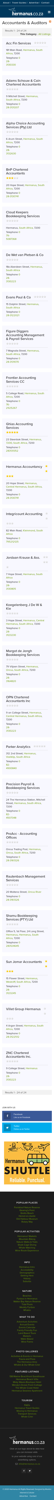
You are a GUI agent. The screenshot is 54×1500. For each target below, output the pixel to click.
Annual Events (27, 1324)
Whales (27, 1310)
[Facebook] (24, 1470)
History (27, 1278)
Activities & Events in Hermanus (27, 1356)
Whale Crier (27, 1416)
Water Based (27, 1338)
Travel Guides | (20, 3)
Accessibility (27, 1269)
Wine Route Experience (27, 1250)
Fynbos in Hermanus (27, 1298)
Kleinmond (29, 530)
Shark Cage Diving (27, 1244)
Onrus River (34, 891)
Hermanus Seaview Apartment (27, 1390)
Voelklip (10, 756)
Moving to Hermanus (27, 1411)
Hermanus (29, 50)
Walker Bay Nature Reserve (27, 1301)
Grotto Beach (27, 1213)
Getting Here (27, 1275)
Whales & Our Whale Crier (27, 1364)
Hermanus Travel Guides (27, 1408)
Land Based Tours (27, 1333)
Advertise (23, 1496)
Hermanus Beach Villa (27, 1379)
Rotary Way (27, 1221)
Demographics (27, 1272)
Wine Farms (27, 1341)
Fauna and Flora (27, 1359)
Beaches (27, 1295)
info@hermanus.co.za (29, 1464)
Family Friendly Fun (27, 1330)
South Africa (13, 99)
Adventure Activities (27, 1321)
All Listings (44, 34)
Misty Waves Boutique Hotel (27, 1382)
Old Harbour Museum (27, 1218)
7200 (9, 442)
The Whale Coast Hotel (27, 1387)
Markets (27, 1336)
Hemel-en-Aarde (27, 1216)
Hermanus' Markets (27, 1236)
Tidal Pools (27, 1304)
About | (7, 3)
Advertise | (34, 3)
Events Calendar (27, 1327)
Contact (45, 3)
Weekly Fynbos (27, 1307)
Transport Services (27, 1413)
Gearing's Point (27, 1210)
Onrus (9, 670)
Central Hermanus (16, 486)
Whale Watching (27, 1247)
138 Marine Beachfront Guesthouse (27, 1376)
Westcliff (10, 981)
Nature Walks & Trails (27, 1242)
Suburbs (27, 1281)
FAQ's (27, 1405)
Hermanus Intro (27, 1267)
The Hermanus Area (27, 1362)
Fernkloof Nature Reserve (27, 1207)
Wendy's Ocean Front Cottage (27, 1385)
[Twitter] (29, 1470)
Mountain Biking (27, 1239)
